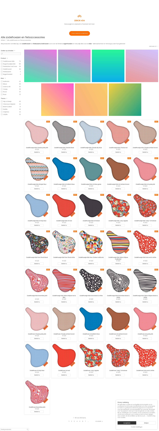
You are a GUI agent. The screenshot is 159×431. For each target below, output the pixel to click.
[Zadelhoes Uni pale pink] (145, 319)
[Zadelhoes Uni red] (64, 355)
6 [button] (82, 421)
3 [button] (74, 421)
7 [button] (85, 421)
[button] (99, 421)
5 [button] (79, 421)
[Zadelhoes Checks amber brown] (64, 319)
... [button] (88, 421)
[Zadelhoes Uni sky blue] (37, 355)
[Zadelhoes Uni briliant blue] (91, 319)
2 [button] (71, 421)
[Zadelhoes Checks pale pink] (37, 319)
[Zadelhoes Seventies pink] (37, 392)
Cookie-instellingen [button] (136, 427)
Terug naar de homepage (79, 33)
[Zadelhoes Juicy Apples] (91, 355)
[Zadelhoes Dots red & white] (145, 355)
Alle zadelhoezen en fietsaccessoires (19, 40)
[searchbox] (14, 429)
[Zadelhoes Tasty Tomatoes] (118, 355)
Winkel (3, 40)
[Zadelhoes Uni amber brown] (118, 319)
